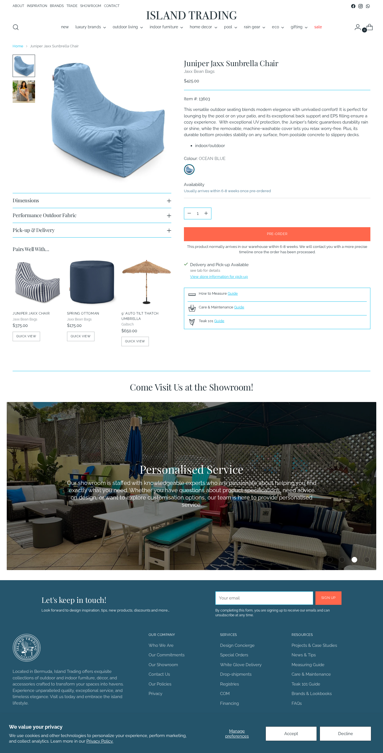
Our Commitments (166, 654)
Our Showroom (163, 664)
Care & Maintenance (311, 674)
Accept (291, 733)
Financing (229, 703)
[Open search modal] (15, 27)
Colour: (204, 158)
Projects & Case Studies (314, 645)
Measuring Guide (308, 664)
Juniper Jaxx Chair (31, 313)
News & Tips (304, 654)
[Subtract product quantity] (189, 213)
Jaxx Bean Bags (199, 71)
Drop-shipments (236, 674)
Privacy (155, 693)
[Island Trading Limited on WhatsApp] (367, 6)
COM (225, 693)
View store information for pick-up (219, 276)
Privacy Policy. (99, 741)
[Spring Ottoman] (92, 281)
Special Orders (234, 654)
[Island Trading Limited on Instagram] (360, 6)
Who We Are (161, 645)
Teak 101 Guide (306, 684)
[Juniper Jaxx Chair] (38, 281)
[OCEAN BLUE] (189, 169)
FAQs (297, 703)
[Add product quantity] (206, 213)
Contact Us (159, 674)
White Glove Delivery (241, 664)
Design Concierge (237, 645)
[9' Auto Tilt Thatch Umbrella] (146, 281)
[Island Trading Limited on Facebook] (353, 6)
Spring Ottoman (83, 313)
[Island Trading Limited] (191, 15)
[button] (330, 560)
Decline (345, 733)
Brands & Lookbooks (312, 693)
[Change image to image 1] (24, 66)
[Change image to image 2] (24, 91)
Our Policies (160, 684)
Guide (233, 293)
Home (18, 46)
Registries (229, 684)
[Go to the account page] (355, 27)
